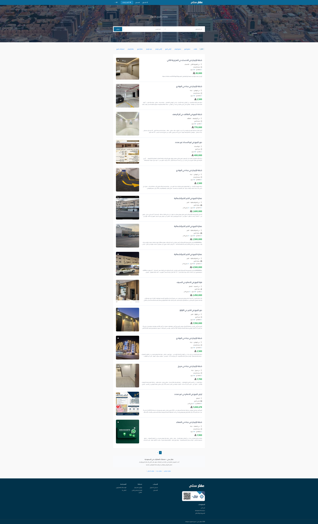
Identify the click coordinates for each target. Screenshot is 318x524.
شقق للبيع (187, 49)
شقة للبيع (197, 121)
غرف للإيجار (149, 49)
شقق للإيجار (177, 49)
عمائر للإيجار (131, 49)
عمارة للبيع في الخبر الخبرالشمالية (188, 198)
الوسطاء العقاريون (121, 487)
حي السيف (197, 286)
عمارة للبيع (197, 205)
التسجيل (137, 2)
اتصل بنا (124, 490)
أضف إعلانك (125, 2)
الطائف (189, 118)
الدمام (190, 286)
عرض (118, 29)
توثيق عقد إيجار (138, 487)
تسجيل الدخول (154, 487)
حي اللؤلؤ (197, 314)
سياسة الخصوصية (200, 510)
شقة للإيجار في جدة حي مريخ (190, 366)
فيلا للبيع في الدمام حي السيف (189, 282)
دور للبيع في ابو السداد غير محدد (188, 142)
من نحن (203, 507)
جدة (191, 90)
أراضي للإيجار (158, 49)
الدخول (144, 2)
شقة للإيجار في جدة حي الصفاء (189, 422)
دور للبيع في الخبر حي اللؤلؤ (191, 310)
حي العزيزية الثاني (195, 64)
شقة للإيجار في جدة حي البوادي (189, 86)
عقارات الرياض (167, 471)
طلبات (195, 49)
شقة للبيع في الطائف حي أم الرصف (187, 114)
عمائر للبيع (140, 49)
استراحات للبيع (120, 49)
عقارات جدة (159, 471)
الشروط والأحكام (200, 513)
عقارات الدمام (151, 471)
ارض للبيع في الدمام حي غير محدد (188, 394)
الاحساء (187, 64)
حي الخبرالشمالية (195, 202)
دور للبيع (197, 149)
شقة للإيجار (196, 67)
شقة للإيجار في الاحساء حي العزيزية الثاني (184, 60)
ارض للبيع (197, 401)
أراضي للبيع (168, 49)
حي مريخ (197, 370)
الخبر (188, 202)
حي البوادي (197, 90)
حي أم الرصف (196, 118)
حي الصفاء (197, 426)
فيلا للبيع (197, 289)
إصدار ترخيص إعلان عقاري (137, 491)
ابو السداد (197, 146)
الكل (201, 49)
